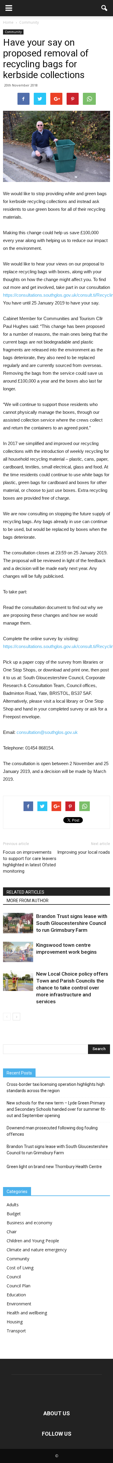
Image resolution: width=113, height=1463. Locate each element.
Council (14, 1277)
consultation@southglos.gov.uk (47, 732)
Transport (16, 1331)
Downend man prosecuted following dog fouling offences (52, 1131)
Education (16, 1295)
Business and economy (29, 1222)
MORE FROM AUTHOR (28, 900)
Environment (19, 1304)
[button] (104, 8)
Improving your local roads (83, 852)
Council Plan (18, 1286)
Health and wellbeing (27, 1313)
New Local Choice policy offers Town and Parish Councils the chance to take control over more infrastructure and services (72, 987)
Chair (12, 1231)
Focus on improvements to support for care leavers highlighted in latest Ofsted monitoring (29, 862)
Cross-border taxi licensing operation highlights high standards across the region (56, 1087)
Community (13, 32)
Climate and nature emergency (37, 1249)
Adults (13, 1204)
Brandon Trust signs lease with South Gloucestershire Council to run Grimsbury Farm (71, 923)
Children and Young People (33, 1240)
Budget (14, 1213)
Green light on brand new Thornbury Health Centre (54, 1166)
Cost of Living (20, 1268)
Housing (15, 1322)
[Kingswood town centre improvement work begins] (18, 952)
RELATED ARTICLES (25, 892)
